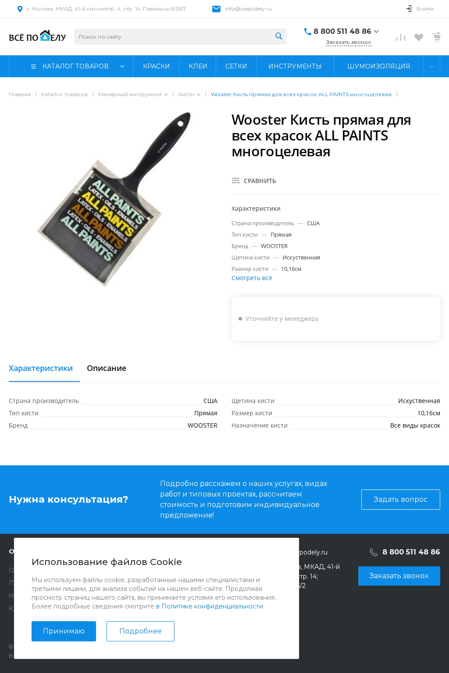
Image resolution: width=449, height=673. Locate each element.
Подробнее (140, 631)
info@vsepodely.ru (248, 8)
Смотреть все (252, 278)
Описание (106, 368)
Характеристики (41, 368)
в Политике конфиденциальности (209, 606)
